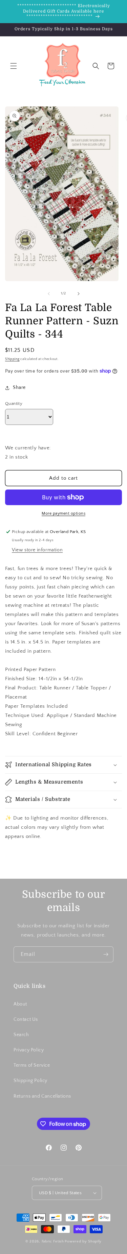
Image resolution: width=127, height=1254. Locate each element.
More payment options (63, 513)
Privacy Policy (29, 1050)
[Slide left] (48, 293)
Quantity (13, 403)
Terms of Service (32, 1065)
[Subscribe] (105, 954)
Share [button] (19, 387)
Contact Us (26, 1019)
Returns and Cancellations (42, 1096)
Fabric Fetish (53, 1241)
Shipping (12, 359)
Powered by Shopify (83, 1241)
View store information (37, 550)
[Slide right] (78, 293)
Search (21, 1034)
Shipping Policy (30, 1080)
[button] (13, 65)
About (20, 1004)
